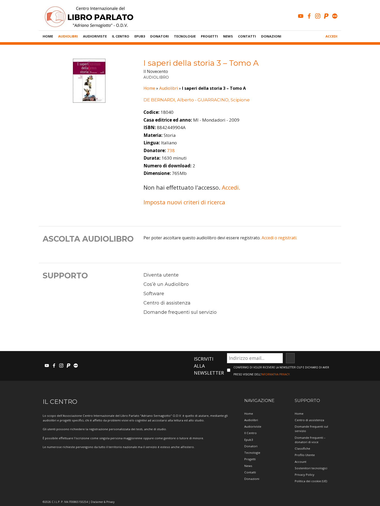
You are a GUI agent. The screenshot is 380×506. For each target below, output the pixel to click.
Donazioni (271, 36)
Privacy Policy (304, 475)
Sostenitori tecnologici (311, 468)
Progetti (209, 36)
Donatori (159, 36)
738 (171, 150)
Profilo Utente (305, 455)
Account (300, 462)
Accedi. (231, 187)
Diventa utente (161, 275)
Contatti (247, 36)
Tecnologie (185, 36)
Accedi (331, 36)
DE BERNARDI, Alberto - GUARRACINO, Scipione (196, 99)
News (228, 36)
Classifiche (302, 448)
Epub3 (139, 36)
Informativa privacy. (275, 374)
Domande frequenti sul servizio (180, 312)
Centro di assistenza (167, 303)
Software (153, 293)
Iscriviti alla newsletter (209, 366)
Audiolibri (68, 36)
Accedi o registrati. (279, 238)
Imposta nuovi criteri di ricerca (184, 202)
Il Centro (120, 36)
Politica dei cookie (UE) (311, 481)
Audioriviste (95, 36)
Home (48, 36)
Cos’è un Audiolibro (166, 284)
